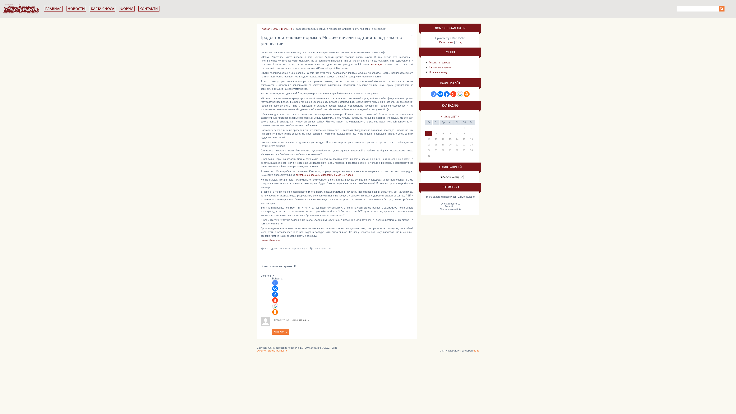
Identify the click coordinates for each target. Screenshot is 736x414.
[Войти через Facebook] (275, 294)
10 (429, 139)
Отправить (280, 332)
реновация (320, 248)
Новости (76, 8)
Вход (459, 42)
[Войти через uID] (275, 283)
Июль (284, 28)
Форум (126, 8)
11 (436, 139)
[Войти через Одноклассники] (275, 312)
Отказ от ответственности (272, 350)
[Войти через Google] (275, 306)
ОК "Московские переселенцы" (290, 248)
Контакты (149, 8)
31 (429, 155)
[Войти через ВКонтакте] (275, 289)
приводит (376, 64)
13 (450, 139)
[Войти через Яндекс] (275, 300)
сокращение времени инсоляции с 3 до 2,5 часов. (325, 174)
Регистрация (446, 42)
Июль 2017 (450, 116)
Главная (53, 8)
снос (329, 248)
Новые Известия (270, 240)
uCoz (476, 350)
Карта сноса (102, 8)
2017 (275, 28)
